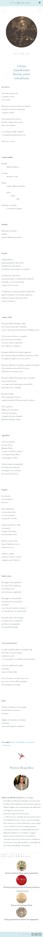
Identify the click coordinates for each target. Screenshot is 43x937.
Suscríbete (26, 934)
